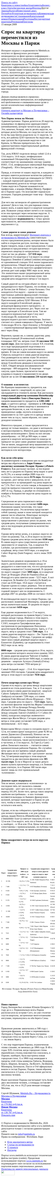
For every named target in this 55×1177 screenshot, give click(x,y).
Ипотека (36, 8)
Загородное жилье (22, 8)
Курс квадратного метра (20, 1142)
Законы (5, 10)
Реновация (16, 21)
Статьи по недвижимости (20, 1144)
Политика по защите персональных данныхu (24, 1169)
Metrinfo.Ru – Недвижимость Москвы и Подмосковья (25, 1094)
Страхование (23, 16)
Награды (11, 1150)
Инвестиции (23, 10)
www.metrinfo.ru (34, 1161)
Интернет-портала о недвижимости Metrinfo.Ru (26, 236)
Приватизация (16, 19)
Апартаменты (35, 5)
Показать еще (8, 1115)
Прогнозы (27, 21)
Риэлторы (29, 19)
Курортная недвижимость (25, 13)
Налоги (13, 10)
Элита (10, 8)
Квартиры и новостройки (14, 5)
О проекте (12, 1147)
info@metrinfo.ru (26, 1134)
